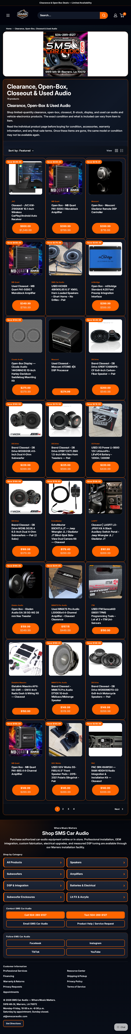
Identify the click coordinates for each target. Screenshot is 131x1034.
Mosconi (95, 201)
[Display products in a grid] (116, 150)
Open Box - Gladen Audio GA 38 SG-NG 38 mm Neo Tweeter (25, 612)
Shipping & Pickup (77, 976)
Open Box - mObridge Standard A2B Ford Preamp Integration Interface (103, 291)
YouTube (95, 951)
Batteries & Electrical (82, 885)
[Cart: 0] (122, 15)
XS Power (95, 444)
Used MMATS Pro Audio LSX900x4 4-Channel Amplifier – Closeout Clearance (65, 614)
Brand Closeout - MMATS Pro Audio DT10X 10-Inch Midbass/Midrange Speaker (62, 693)
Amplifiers (76, 873)
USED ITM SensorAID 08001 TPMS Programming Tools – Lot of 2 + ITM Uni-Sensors (103, 616)
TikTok (35, 951)
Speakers (75, 862)
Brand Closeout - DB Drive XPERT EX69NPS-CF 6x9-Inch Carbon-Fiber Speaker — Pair (104, 368)
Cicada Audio (17, 360)
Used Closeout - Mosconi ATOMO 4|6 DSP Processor (63, 367)
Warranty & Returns (13, 981)
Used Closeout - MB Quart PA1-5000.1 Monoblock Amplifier (23, 290)
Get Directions (13, 1023)
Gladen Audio (17, 605)
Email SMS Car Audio (35, 923)
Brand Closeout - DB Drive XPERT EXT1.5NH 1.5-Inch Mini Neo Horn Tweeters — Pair (64, 453)
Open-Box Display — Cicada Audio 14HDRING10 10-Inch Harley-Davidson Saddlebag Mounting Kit (24, 372)
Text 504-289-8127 (95, 914)
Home (9, 28)
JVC (13, 201)
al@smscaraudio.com (15, 1016)
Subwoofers (14, 873)
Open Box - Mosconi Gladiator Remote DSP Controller (104, 209)
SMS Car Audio (57, 282)
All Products (14, 862)
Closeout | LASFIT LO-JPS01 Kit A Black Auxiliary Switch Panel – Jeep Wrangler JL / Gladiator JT (105, 531)
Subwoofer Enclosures (21, 897)
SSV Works (56, 763)
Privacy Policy (74, 981)
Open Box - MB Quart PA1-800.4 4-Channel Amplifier (24, 771)
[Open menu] (8, 15)
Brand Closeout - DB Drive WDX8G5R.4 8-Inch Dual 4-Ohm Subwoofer (24, 453)
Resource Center (76, 970)
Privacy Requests (12, 986)
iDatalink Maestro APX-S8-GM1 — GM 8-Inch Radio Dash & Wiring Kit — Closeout (25, 691)
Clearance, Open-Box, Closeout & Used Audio (36, 28)
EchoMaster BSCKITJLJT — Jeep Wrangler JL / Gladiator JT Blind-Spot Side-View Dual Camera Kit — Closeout (64, 533)
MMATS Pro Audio (59, 605)
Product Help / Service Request (95, 923)
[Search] (104, 15)
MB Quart (55, 201)
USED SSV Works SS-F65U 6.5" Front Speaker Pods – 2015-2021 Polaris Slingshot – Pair (65, 774)
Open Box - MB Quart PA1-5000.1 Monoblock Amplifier (64, 209)
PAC (93, 763)
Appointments (11, 992)
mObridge (95, 282)
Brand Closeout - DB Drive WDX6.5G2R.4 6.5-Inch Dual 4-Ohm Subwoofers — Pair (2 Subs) (24, 531)
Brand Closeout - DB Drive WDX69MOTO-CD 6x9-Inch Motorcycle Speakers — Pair (104, 691)
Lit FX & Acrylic (79, 897)
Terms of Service (76, 986)
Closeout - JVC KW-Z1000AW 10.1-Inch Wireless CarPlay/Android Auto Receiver (24, 212)
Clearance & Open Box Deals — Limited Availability (65, 2)
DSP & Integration (17, 885)
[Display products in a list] (121, 150)
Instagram (95, 943)
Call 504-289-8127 (35, 914)
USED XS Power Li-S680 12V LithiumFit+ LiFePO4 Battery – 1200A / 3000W (105, 453)
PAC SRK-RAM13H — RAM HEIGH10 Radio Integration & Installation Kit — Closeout (103, 774)
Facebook (35, 943)
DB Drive (95, 360)
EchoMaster (56, 521)
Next (117, 809)
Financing (8, 976)
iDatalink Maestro (19, 683)
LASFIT (94, 521)
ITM (93, 605)
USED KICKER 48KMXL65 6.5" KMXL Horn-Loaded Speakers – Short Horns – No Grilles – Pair (64, 293)
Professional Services (15, 970)
